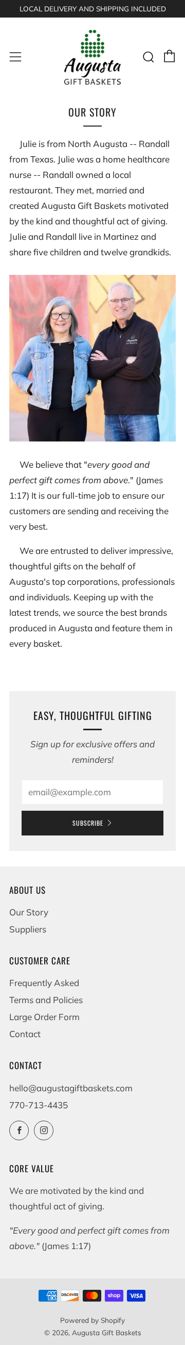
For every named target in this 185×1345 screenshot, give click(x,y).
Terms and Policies (46, 999)
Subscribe (87, 822)
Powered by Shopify (92, 1320)
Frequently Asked (44, 982)
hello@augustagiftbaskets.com (71, 1087)
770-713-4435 (38, 1105)
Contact (25, 1033)
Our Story (28, 912)
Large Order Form (44, 1016)
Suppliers (27, 929)
